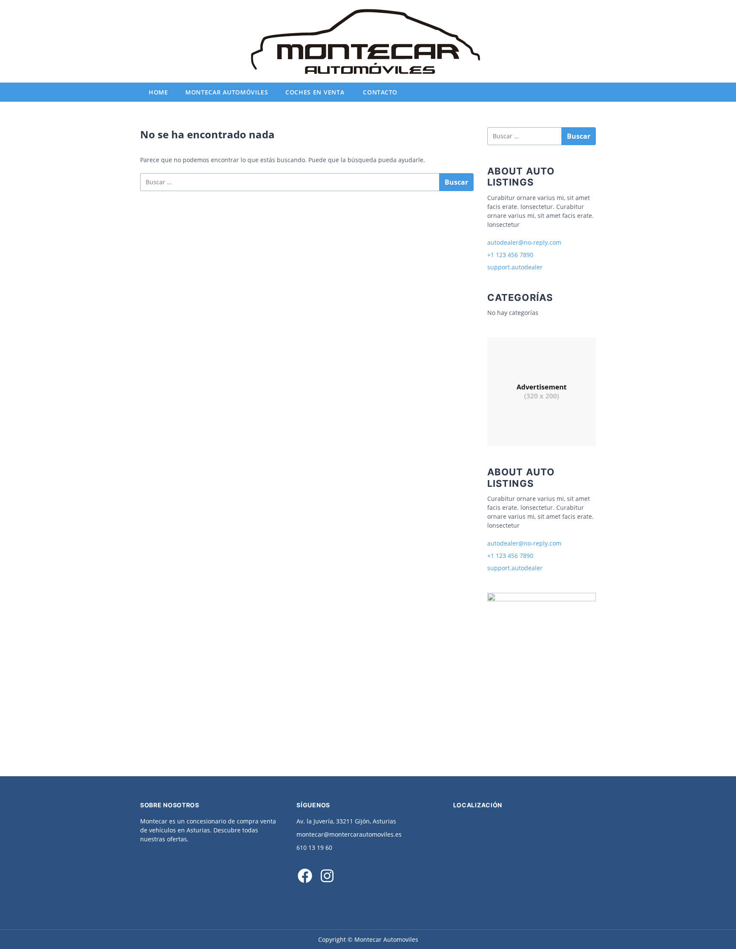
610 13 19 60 (314, 847)
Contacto (380, 92)
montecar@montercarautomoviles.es (349, 834)
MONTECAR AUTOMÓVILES (226, 92)
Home (158, 92)
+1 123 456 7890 (510, 255)
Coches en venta (315, 92)
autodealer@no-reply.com (524, 242)
